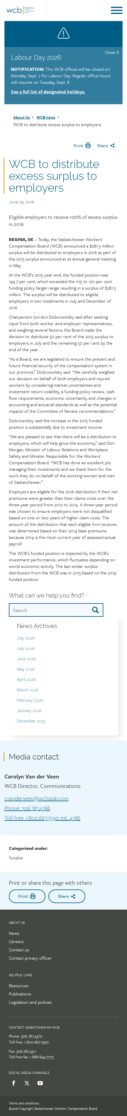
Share (102, 145)
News (14, 933)
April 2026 (26, 680)
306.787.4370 (31, 1036)
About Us (21, 117)
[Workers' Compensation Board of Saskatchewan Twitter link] (25, 1083)
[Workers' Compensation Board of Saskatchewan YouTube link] (39, 1083)
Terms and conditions (24, 1103)
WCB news (45, 117)
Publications (20, 993)
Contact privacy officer (30, 958)
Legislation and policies (30, 1002)
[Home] (20, 12)
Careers (16, 941)
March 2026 (28, 690)
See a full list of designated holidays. (48, 91)
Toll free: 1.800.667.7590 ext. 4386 (42, 818)
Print (78, 145)
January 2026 (29, 711)
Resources (18, 985)
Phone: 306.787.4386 (27, 808)
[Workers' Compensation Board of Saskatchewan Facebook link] (12, 1083)
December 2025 (31, 721)
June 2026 (26, 659)
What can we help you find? (46, 595)
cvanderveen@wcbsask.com (36, 798)
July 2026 (26, 638)
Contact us (19, 949)
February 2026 (30, 700)
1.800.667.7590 (36, 1042)
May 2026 (26, 669)
